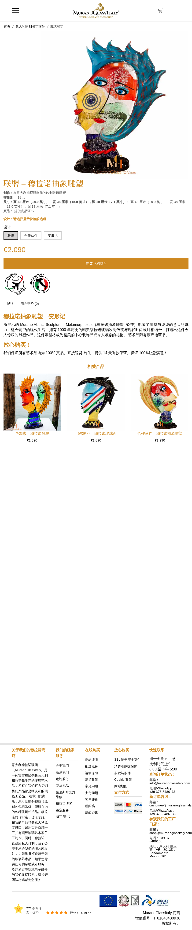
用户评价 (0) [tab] (30, 304)
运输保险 (91, 773)
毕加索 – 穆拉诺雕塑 (32, 433)
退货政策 (91, 779)
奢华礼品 (62, 785)
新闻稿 (90, 806)
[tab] (10, 303)
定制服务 (62, 779)
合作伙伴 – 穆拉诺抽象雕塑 (159, 433)
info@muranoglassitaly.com (169, 783)
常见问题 (91, 786)
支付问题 (91, 793)
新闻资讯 (91, 812)
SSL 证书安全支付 (127, 759)
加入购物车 (98, 263)
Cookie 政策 (123, 779)
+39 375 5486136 (162, 791)
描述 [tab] (10, 304)
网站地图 (120, 786)
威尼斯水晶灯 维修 (65, 794)
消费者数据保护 (125, 766)
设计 (7, 227)
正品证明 (91, 759)
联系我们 (62, 772)
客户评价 (91, 799)
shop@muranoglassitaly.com (170, 833)
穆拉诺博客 (64, 803)
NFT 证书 (63, 817)
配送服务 (91, 766)
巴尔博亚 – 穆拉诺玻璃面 (96, 433)
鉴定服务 (62, 810)
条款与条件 (122, 773)
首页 (7, 26)
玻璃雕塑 (56, 26)
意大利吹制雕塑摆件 (30, 26)
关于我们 (62, 765)
